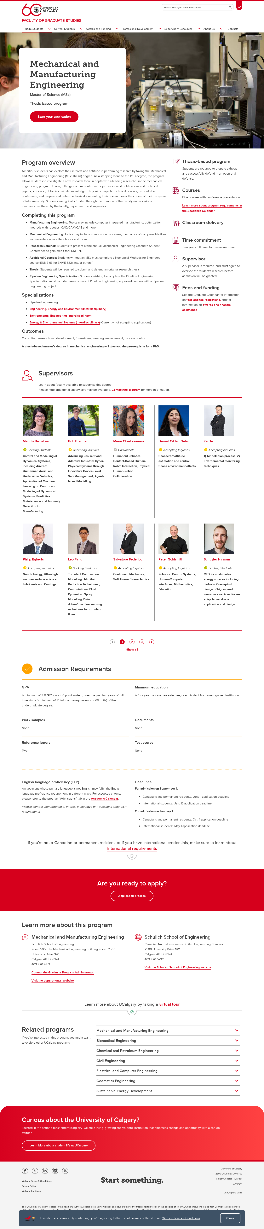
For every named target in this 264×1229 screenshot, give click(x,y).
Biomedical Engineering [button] (116, 1040)
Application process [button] (132, 896)
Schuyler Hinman (217, 559)
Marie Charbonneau (128, 441)
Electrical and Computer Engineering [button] (127, 1070)
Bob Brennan (78, 441)
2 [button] (133, 642)
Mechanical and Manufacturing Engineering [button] (132, 1030)
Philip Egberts (33, 559)
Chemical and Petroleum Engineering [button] (127, 1050)
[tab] (168, 1030)
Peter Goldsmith (170, 559)
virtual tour (169, 1004)
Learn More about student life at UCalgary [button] (59, 1145)
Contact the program (126, 389)
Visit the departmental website (53, 980)
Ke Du (208, 441)
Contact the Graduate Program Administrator (63, 972)
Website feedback (31, 1191)
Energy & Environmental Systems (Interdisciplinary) (65, 322)
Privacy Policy (29, 1186)
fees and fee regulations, (204, 300)
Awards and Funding (98, 29)
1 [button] (123, 642)
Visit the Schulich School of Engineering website (178, 967)
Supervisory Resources (178, 29)
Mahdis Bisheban (36, 441)
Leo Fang (75, 559)
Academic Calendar (104, 798)
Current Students (64, 29)
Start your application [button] (54, 116)
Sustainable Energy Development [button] (124, 1090)
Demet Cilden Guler (173, 441)
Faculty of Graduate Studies (51, 20)
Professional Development (137, 29)
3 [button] (142, 642)
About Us (209, 29)
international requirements (132, 848)
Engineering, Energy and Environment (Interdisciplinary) (68, 309)
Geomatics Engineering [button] (115, 1080)
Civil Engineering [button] (110, 1060)
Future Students (33, 29)
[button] (151, 641)
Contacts (233, 29)
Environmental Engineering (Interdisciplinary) (60, 315)
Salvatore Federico (127, 559)
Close (230, 1218)
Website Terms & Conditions (181, 1218)
